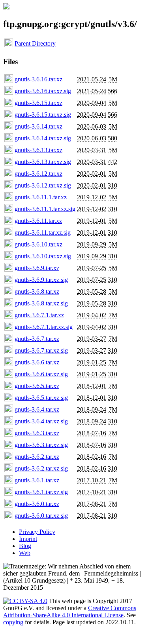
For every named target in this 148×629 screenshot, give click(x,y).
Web (24, 553)
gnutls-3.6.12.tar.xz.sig (43, 185)
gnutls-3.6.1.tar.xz (37, 480)
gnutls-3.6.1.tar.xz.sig (41, 492)
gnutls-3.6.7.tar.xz (37, 338)
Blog (25, 546)
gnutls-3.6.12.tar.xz (38, 173)
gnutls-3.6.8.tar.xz (37, 291)
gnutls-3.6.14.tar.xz (38, 126)
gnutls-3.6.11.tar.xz (38, 220)
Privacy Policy (37, 531)
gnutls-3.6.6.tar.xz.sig (41, 374)
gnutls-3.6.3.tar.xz (37, 433)
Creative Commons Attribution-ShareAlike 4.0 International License (69, 611)
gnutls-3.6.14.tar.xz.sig (43, 138)
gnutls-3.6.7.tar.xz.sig (41, 350)
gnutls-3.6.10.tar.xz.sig (43, 256)
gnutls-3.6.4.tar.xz (37, 409)
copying (13, 622)
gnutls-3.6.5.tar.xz (37, 386)
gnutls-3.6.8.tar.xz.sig (41, 303)
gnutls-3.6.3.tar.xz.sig (41, 444)
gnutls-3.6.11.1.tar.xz (41, 197)
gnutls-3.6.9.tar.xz (37, 268)
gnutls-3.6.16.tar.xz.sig (43, 91)
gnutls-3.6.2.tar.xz (37, 456)
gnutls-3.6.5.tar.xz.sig (41, 397)
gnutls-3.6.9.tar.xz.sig (41, 279)
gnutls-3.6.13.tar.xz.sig (43, 161)
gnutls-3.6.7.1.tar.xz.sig (44, 327)
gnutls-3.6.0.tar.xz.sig (41, 515)
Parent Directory (35, 43)
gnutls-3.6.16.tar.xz (38, 79)
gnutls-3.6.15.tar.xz (38, 102)
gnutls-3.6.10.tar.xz (38, 244)
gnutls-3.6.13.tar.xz (38, 150)
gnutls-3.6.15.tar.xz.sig (43, 114)
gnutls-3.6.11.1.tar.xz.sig (45, 209)
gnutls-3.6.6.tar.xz (37, 362)
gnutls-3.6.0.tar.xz (37, 503)
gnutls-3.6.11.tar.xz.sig (43, 232)
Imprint (28, 538)
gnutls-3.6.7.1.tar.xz (39, 315)
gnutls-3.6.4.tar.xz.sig (41, 421)
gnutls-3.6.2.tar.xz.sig (41, 468)
